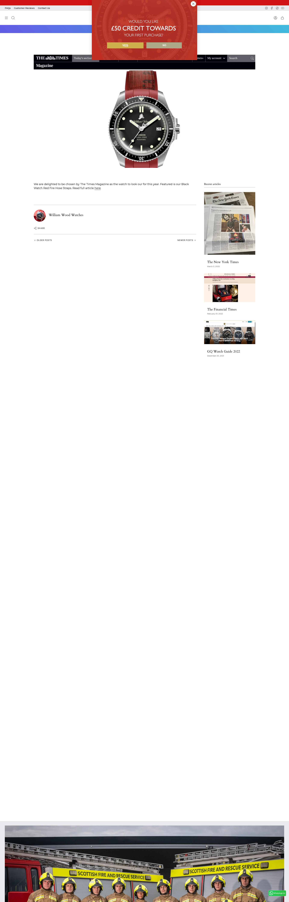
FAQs (8, 8)
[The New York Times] (229, 223)
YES (125, 45)
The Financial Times (221, 309)
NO (164, 45)
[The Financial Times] (229, 287)
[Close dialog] (193, 3)
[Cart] (282, 18)
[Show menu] (6, 18)
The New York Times (223, 262)
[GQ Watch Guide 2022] (229, 332)
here (98, 188)
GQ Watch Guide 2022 (223, 351)
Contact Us (44, 8)
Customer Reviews (24, 8)
